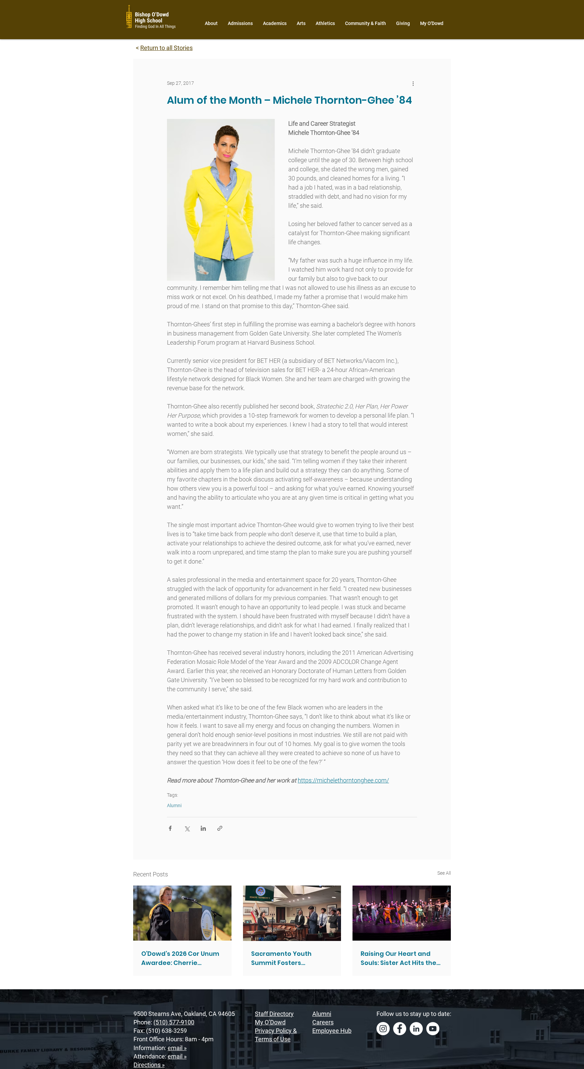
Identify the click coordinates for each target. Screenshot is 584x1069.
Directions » (149, 1064)
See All (444, 873)
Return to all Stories (166, 47)
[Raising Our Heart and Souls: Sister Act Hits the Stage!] (401, 913)
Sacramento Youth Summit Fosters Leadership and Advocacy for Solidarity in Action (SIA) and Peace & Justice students (291, 958)
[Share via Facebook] (170, 828)
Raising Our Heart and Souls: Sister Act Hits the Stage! (398, 958)
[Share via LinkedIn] (203, 828)
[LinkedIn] (416, 1028)
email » (177, 1047)
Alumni (174, 805)
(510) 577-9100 (173, 1022)
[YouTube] (432, 1028)
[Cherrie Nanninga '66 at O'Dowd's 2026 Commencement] (182, 913)
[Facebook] (399, 1028)
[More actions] (413, 83)
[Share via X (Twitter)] (187, 828)
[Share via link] (220, 828)
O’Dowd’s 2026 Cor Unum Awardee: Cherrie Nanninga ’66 (180, 958)
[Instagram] (383, 1028)
